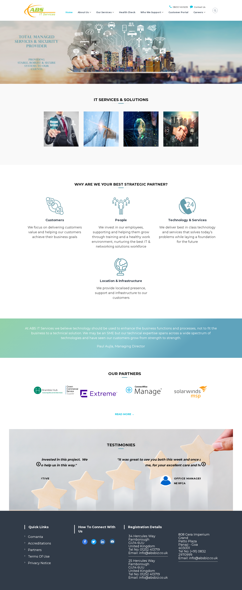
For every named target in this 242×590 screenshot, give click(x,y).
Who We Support (150, 12)
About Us (83, 12)
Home (69, 12)
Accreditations (39, 543)
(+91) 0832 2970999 (192, 553)
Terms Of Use (39, 556)
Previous (38, 466)
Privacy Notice (39, 563)
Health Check (127, 12)
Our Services (104, 12)
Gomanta (35, 537)
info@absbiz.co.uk (153, 553)
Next (203, 466)
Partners (35, 550)
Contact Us (199, 7)
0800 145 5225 (180, 7)
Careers (198, 12)
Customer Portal (178, 12)
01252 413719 (150, 550)
